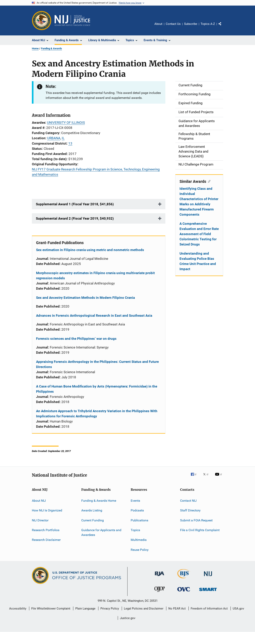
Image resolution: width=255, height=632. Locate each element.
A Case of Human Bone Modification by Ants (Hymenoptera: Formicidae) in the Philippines (96, 388)
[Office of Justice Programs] (41, 20)
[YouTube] (219, 477)
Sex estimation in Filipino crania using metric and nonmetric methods (90, 250)
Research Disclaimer (46, 540)
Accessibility (17, 608)
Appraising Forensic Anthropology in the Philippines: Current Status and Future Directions (97, 364)
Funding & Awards (51, 48)
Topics (135, 530)
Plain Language (85, 608)
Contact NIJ (188, 500)
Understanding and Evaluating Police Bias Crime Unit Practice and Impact (197, 261)
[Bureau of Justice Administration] (159, 577)
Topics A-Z (208, 24)
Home (35, 48)
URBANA (53, 138)
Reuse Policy (140, 549)
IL (63, 138)
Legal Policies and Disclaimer (143, 608)
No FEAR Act (177, 608)
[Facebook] (195, 477)
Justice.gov (127, 618)
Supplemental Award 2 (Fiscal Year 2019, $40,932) (75, 218)
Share (223, 26)
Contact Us (173, 24)
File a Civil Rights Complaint (200, 530)
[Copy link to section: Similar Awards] (208, 181)
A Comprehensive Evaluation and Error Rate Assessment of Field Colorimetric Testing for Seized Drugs (199, 234)
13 (70, 143)
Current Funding (92, 520)
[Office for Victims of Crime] (183, 592)
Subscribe (190, 24)
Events (135, 500)
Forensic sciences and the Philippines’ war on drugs (76, 339)
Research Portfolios (45, 530)
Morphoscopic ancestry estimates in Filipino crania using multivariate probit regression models (95, 275)
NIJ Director (40, 520)
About (158, 24)
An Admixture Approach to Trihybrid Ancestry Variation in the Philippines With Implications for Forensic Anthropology (96, 413)
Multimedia (139, 540)
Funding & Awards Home (98, 500)
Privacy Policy (109, 608)
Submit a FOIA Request (196, 520)
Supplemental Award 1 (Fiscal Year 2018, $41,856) (75, 204)
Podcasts (137, 510)
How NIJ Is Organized (47, 510)
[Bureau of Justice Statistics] (183, 579)
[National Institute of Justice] (208, 577)
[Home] (72, 20)
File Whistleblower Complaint (50, 608)
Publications (139, 520)
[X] (207, 477)
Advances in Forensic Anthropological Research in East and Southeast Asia (94, 315)
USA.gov (238, 608)
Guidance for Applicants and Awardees (101, 532)
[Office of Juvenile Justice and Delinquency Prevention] (159, 592)
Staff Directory (190, 510)
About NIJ (39, 500)
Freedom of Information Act (209, 608)
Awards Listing (91, 510)
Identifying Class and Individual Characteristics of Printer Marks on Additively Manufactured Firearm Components (198, 201)
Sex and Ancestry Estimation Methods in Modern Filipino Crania (85, 298)
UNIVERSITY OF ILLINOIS (66, 123)
